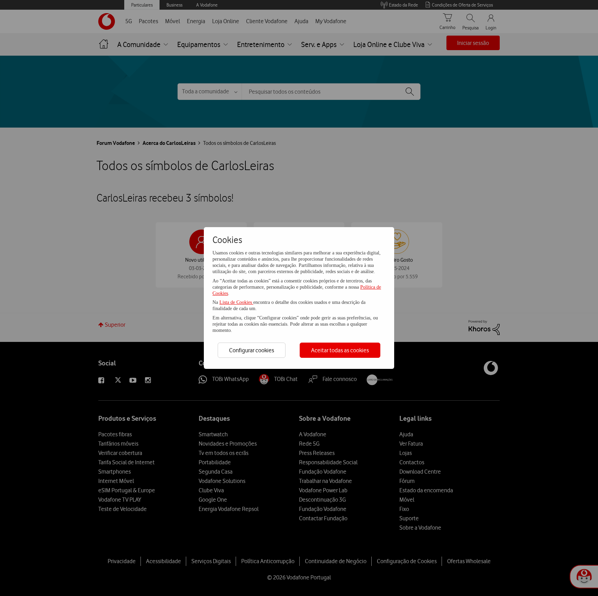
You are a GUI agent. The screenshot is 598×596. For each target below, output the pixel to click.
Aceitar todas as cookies (340, 350)
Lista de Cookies (236, 302)
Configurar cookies (251, 350)
